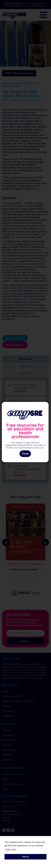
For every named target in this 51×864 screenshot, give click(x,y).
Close (25, 453)
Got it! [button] (26, 857)
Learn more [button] (10, 849)
